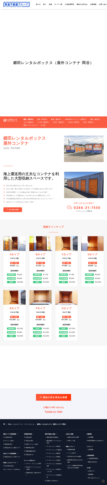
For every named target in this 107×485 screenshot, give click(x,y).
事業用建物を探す (31, 451)
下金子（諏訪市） (59, 122)
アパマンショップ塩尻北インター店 (54, 470)
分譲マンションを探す (32, 444)
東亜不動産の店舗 (50, 434)
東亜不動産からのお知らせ (95, 440)
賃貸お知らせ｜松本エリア (12, 457)
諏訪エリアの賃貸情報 (9, 434)
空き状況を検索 (14, 209)
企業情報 (93, 4)
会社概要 (90, 437)
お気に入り (91, 471)
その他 (42, 125)
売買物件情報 (28, 434)
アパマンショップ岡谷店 (84, 211)
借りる (38, 4)
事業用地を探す (30, 447)
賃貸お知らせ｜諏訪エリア (12, 447)
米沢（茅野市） (88, 122)
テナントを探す (9, 440)
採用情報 (90, 449)
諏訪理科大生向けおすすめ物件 (75, 461)
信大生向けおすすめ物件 (74, 456)
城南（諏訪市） (95, 119)
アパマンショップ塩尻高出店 (54, 476)
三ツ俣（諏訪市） (43, 122)
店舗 (50, 4)
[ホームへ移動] (4, 424)
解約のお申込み (82, 4)
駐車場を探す (9, 444)
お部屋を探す (9, 437)
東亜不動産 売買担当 (52, 437)
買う (44, 4)
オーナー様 (58, 4)
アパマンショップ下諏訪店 (54, 450)
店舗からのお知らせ (52, 480)
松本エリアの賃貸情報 (9, 453)
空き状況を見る (9, 466)
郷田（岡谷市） (29, 119)
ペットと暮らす (72, 453)
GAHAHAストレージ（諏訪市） (76, 119)
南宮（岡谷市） (42, 119)
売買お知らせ (29, 454)
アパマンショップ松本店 (53, 460)
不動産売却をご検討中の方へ (33, 474)
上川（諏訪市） (29, 122)
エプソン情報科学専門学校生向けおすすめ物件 (75, 467)
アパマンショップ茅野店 (53, 457)
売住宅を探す (29, 440)
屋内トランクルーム (31, 125)
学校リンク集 (71, 440)
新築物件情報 (71, 449)
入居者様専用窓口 (93, 458)
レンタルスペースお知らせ (12, 469)
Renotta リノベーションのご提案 (33, 468)
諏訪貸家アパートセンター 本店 (54, 442)
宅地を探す (29, 437)
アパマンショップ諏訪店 (53, 453)
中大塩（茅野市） (74, 122)
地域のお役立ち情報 (73, 437)
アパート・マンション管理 (33, 463)
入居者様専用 (69, 4)
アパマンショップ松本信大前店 (54, 465)
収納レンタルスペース (9, 462)
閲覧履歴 (90, 474)
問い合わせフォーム (94, 478)
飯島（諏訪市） (56, 119)
